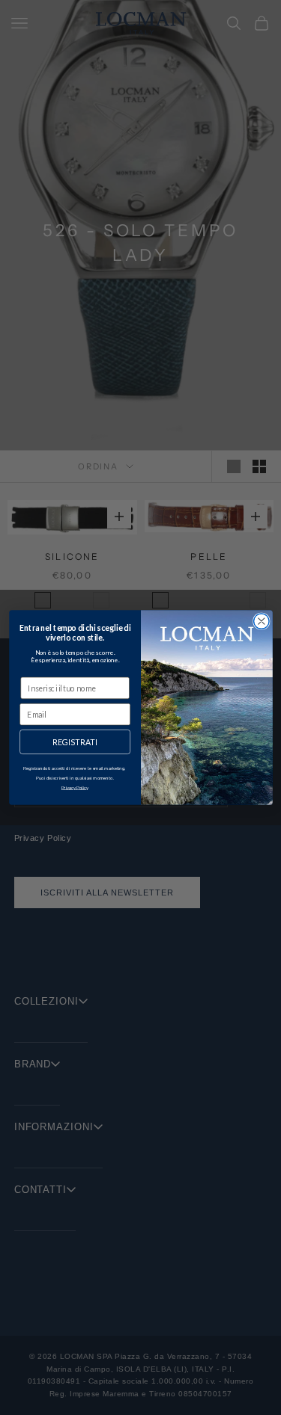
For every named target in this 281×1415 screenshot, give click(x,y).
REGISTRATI (74, 742)
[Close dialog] (261, 621)
